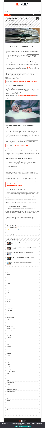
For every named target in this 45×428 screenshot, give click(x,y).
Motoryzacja (9, 346)
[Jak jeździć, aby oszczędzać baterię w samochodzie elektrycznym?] (9, 258)
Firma (8, 290)
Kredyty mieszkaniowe (10, 330)
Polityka (8, 362)
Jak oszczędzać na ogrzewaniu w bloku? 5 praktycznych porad (22, 252)
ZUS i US (8, 414)
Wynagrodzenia (9, 405)
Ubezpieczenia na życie (11, 393)
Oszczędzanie (9, 353)
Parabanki (8, 355)
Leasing (8, 339)
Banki (8, 272)
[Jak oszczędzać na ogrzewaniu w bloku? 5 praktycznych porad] (9, 253)
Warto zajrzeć (9, 400)
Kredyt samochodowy (10, 317)
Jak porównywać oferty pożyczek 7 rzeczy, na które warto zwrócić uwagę (28, 14)
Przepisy (25, 24)
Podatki (20, 24)
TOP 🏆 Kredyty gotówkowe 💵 (12, 225)
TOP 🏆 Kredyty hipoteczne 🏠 (12, 227)
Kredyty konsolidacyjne (11, 328)
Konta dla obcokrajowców (11, 308)
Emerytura (8, 281)
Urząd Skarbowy (30, 24)
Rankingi (8, 384)
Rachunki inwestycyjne (10, 382)
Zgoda (17, 426)
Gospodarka (9, 299)
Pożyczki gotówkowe (10, 366)
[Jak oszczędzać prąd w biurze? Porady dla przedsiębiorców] (9, 263)
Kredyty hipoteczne (10, 326)
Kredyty (8, 319)
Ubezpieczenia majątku (11, 391)
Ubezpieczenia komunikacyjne (12, 389)
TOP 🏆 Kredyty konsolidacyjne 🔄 (13, 229)
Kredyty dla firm (9, 321)
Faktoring (8, 283)
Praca (8, 373)
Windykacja (9, 402)
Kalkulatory (8, 303)
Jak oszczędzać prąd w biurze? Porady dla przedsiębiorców (21, 262)
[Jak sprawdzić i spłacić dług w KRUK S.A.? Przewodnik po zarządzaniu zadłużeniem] (9, 248)
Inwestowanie (9, 301)
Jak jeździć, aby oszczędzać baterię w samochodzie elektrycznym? (22, 257)
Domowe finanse (9, 276)
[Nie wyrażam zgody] (43, 425)
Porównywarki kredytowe (11, 232)
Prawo (23, 24)
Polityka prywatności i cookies (24, 426)
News (17, 24)
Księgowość (14, 24)
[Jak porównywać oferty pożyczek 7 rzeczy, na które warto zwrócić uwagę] (9, 243)
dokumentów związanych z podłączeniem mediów (27, 95)
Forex (8, 292)
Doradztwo (9, 24)
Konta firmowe (9, 310)
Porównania (9, 364)
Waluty (8, 398)
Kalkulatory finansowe (10, 234)
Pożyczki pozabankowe (11, 371)
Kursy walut (9, 337)
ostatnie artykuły (12, 239)
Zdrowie (8, 407)
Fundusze (8, 294)
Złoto (7, 409)
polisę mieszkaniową (31, 67)
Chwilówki (8, 274)
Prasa (8, 375)
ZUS (7, 411)
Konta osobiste (9, 312)
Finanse (8, 285)
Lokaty (8, 344)
